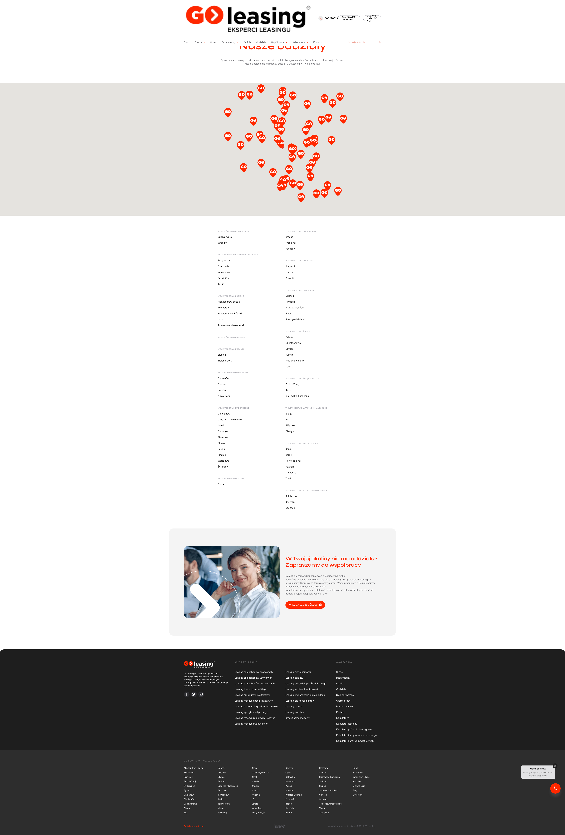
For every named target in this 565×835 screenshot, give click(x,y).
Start (187, 42)
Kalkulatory (299, 42)
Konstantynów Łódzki (230, 313)
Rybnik (289, 354)
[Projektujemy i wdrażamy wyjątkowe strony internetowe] (279, 826)
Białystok (290, 266)
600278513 (331, 18)
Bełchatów (223, 307)
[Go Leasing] (248, 18)
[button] (228, 113)
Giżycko (290, 425)
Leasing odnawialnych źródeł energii (305, 683)
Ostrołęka (223, 431)
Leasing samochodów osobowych (254, 671)
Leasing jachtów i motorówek (301, 689)
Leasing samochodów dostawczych (255, 683)
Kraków (222, 390)
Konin (288, 448)
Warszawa (223, 460)
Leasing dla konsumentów (299, 700)
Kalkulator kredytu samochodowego (356, 735)
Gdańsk (289, 295)
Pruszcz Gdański (294, 307)
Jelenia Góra (225, 236)
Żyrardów (223, 466)
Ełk (287, 419)
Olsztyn (289, 431)
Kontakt (317, 42)
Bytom (289, 337)
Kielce (288, 390)
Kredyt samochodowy (297, 717)
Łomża (289, 272)
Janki (221, 425)
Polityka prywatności (194, 826)
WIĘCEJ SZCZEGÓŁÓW (303, 604)
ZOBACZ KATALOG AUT (372, 18)
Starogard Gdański (295, 319)
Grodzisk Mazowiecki (230, 419)
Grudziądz (223, 266)
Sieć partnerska (345, 694)
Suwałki (289, 278)
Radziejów (223, 278)
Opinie (247, 42)
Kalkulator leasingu (346, 723)
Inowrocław (224, 272)
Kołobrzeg (291, 496)
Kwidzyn (290, 301)
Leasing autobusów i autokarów (252, 694)
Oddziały (261, 42)
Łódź (220, 319)
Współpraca (277, 42)
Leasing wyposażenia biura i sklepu (305, 694)
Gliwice (289, 348)
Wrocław (222, 242)
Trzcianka (290, 472)
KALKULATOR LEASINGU (349, 18)
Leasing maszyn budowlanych (251, 723)
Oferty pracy (343, 700)
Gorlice (222, 384)
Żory (288, 366)
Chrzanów (223, 378)
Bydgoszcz (224, 260)
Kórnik (288, 454)
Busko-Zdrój (292, 384)
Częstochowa (293, 342)
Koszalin (290, 501)
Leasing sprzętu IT (295, 677)
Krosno (289, 236)
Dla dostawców (345, 706)
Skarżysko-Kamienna (297, 395)
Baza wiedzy (229, 42)
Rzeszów (290, 248)
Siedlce (222, 454)
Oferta (198, 42)
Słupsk (289, 313)
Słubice (222, 354)
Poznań (289, 466)
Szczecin (290, 507)
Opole (221, 484)
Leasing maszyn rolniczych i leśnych (255, 717)
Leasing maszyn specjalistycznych (254, 700)
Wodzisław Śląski (295, 360)
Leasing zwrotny (294, 712)
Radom (222, 448)
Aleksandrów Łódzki (229, 301)
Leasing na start (294, 706)
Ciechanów (224, 413)
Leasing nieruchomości (298, 671)
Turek (288, 478)
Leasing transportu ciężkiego (251, 689)
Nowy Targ (224, 395)
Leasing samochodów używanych (253, 677)
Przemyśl (290, 242)
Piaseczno (223, 437)
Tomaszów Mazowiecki (231, 325)
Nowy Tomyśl (293, 460)
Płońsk (221, 443)
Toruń (221, 284)
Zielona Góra (225, 360)
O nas (213, 42)
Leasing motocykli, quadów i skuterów (256, 706)
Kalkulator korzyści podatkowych (355, 740)
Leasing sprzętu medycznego (251, 712)
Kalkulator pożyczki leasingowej (354, 729)
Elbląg (288, 413)
